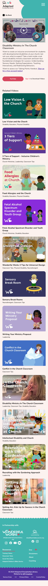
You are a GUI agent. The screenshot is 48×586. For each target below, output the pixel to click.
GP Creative (27, 574)
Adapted (8, 6)
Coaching (32, 561)
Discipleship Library (7, 8)
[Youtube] (15, 543)
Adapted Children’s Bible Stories (12, 561)
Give (30, 550)
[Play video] (24, 30)
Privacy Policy (24, 577)
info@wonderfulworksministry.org (12, 538)
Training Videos (7, 553)
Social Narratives (7, 559)
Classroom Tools (7, 556)
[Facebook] (10, 543)
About (31, 557)
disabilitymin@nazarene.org (35, 538)
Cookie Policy (40, 577)
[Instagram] (6, 543)
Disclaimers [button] (33, 553)
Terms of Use (7, 577)
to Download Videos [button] (35, 79)
